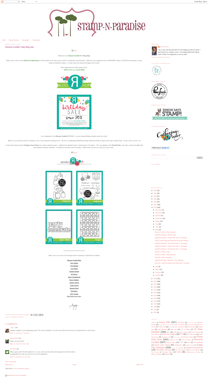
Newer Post (8, 364)
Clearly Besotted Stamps (165, 324)
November (158, 213)
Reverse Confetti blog (31, 60)
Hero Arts (174, 329)
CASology (181, 322)
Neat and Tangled (169, 334)
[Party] (74, 50)
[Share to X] (38, 315)
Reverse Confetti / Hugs (162, 252)
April (157, 266)
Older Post (139, 364)
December (158, 210)
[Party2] (74, 152)
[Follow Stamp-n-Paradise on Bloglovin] (160, 149)
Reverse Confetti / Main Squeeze (165, 232)
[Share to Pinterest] (42, 315)
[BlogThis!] (36, 315)
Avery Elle (164, 322)
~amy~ (12, 327)
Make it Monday (184, 332)
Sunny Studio (175, 347)
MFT (168, 332)
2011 (155, 301)
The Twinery (155, 352)
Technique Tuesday (163, 350)
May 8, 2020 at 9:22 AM (19, 344)
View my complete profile (160, 57)
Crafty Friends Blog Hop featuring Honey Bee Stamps (171, 240)
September (159, 218)
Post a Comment (10, 361)
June (157, 227)
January (158, 275)
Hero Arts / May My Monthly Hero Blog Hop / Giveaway (172, 263)
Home (4, 40)
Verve (179, 352)
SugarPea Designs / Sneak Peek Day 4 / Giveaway (171, 238)
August (157, 221)
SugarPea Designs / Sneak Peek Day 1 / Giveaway (171, 249)
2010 (155, 304)
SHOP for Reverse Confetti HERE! (74, 70)
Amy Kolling (164, 46)
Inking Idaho (14, 338)
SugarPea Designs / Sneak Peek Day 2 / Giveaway (171, 246)
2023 (155, 199)
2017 (155, 284)
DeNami (171, 327)
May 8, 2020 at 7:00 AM (19, 333)
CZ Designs (191, 322)
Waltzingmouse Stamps (193, 352)
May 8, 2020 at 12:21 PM (20, 357)
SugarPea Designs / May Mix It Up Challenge (169, 260)
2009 (155, 307)
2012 (155, 298)
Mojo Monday (155, 334)
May (156, 230)
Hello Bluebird (162, 329)
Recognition (25, 40)
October (158, 215)
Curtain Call (161, 327)
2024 (155, 196)
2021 (155, 204)
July (156, 224)
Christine (13, 349)
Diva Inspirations (180, 327)
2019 (155, 278)
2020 (155, 207)
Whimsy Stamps (156, 354)
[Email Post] (31, 314)
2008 (155, 309)
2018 (155, 281)
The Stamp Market (180, 350)
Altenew (153, 322)
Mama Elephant (196, 332)
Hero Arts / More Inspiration (163, 257)
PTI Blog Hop (191, 334)
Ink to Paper (185, 329)
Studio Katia (190, 345)
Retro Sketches (186, 339)
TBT (182, 347)
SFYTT (181, 342)
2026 (155, 190)
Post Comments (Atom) (21, 368)
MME (174, 332)
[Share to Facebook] (40, 315)
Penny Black (177, 337)
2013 (155, 295)
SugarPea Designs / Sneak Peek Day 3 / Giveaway (171, 243)
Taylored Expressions (194, 348)
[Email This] (34, 315)
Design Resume (14, 40)
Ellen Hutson (191, 327)
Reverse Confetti (74, 56)
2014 (155, 292)
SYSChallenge (198, 342)
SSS (188, 342)
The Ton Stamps (194, 350)
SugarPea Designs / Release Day (165, 235)
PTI (181, 334)
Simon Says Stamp (162, 345)
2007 (155, 312)
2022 (155, 202)
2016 (155, 287)
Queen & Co (174, 340)
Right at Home (171, 342)
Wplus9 (167, 354)
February (158, 272)
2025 (155, 193)
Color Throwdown (179, 324)
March (157, 269)
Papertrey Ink (166, 337)
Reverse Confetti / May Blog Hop (165, 254)
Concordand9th (192, 324)
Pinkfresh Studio (188, 337)
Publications (36, 40)
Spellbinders (178, 345)
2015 (155, 290)
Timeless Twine (167, 352)
